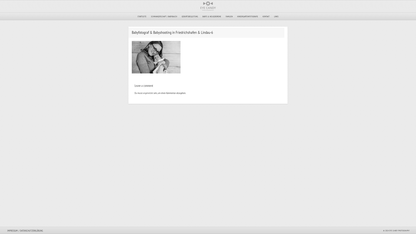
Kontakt (266, 16)
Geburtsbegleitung (190, 16)
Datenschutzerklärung (31, 230)
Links (276, 16)
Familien (229, 16)
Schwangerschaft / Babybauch (164, 16)
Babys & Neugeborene (211, 16)
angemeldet (148, 93)
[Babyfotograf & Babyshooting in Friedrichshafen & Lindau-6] (156, 72)
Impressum (12, 230)
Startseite (141, 16)
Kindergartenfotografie (247, 16)
